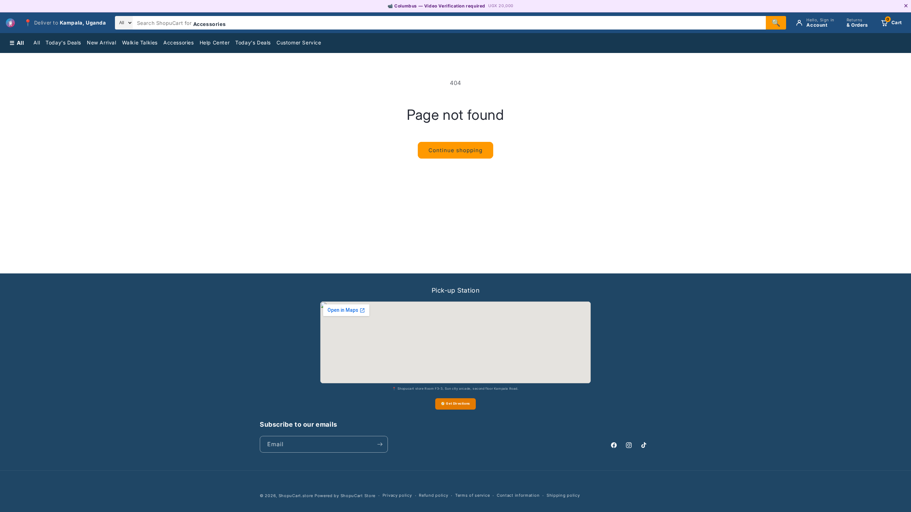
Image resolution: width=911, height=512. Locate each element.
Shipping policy (563, 495)
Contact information (518, 495)
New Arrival (101, 42)
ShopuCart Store (358, 495)
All (36, 42)
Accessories (178, 42)
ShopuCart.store (296, 495)
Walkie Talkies (140, 42)
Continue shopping (455, 150)
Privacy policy (397, 495)
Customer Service (299, 42)
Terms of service (472, 495)
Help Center (215, 42)
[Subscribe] (380, 444)
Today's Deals (63, 42)
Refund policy (433, 495)
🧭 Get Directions (455, 403)
